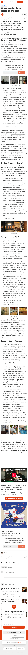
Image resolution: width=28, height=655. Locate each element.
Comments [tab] (4, 567)
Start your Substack (10, 648)
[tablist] (7, 567)
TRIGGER (8, 446)
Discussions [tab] (11, 584)
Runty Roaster (7, 48)
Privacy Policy (15, 638)
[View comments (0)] (7, 18)
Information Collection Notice (18, 637)
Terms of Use (21, 635)
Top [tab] (2, 584)
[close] (24, 605)
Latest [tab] (6, 584)
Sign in (25, 2)
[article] (14, 592)
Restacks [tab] (10, 567)
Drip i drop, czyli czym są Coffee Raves (10, 589)
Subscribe (20, 2)
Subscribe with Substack (15, 632)
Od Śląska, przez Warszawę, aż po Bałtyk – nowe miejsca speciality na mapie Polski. (10, 601)
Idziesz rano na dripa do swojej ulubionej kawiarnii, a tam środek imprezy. (10, 592)
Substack (7, 652)
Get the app (20, 648)
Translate (4, 5)
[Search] (25, 584)
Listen (25, 14)
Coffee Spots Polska (8, 13)
